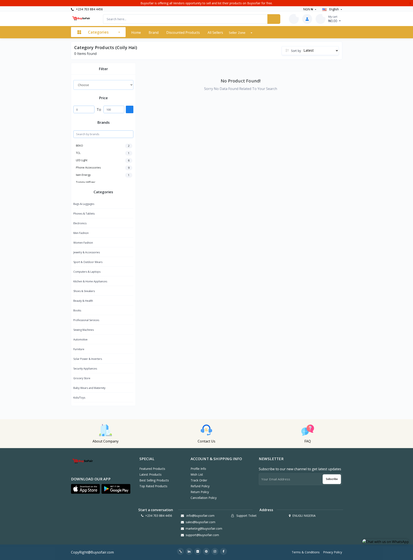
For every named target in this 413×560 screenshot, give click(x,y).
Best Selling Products (154, 480)
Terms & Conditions (306, 552)
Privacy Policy (332, 552)
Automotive (80, 339)
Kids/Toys (79, 397)
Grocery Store (81, 378)
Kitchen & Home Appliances (90, 281)
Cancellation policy (204, 498)
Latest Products (150, 474)
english (334, 9)
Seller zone (237, 32)
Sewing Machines (83, 330)
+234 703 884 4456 (89, 9)
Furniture (78, 349)
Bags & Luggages (83, 204)
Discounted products (183, 32)
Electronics (79, 223)
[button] (85, 489)
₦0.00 (333, 19)
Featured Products (152, 469)
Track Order (199, 480)
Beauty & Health (83, 301)
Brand (154, 32)
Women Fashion (83, 242)
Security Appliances (85, 368)
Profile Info (198, 469)
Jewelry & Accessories (86, 252)
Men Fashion (81, 233)
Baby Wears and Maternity (89, 388)
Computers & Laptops (86, 272)
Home (136, 32)
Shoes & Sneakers (84, 291)
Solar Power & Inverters (87, 359)
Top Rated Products (153, 486)
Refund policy (200, 486)
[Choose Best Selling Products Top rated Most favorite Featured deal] (103, 85)
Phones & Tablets (84, 213)
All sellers (215, 32)
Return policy (200, 492)
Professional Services (86, 320)
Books (77, 310)
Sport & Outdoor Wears (87, 262)
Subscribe (332, 479)
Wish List (197, 474)
